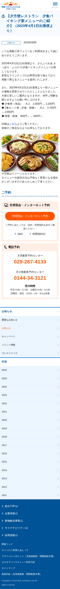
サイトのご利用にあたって (15, 550)
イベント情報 (8, 345)
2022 (4, 403)
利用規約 (37, 234)
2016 (4, 453)
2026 (4, 370)
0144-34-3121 (30, 278)
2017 (4, 445)
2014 (4, 470)
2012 (4, 487)
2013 (4, 478)
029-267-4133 (30, 262)
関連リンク (7, 544)
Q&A (20, 234)
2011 (4, 495)
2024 (4, 386)
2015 (4, 461)
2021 (4, 411)
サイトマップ (8, 568)
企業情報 (10, 513)
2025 (4, 378)
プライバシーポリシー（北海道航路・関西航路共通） (28, 556)
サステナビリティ (15, 528)
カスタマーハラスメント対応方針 (18, 562)
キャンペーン (8, 336)
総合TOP (10, 506)
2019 (4, 428)
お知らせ (7, 311)
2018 (4, 436)
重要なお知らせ (9, 320)
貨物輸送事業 (12, 520)
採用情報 (10, 535)
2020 (4, 420)
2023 (4, 395)
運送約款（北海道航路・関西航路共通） (22, 574)
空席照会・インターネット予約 (30, 216)
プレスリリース (9, 353)
